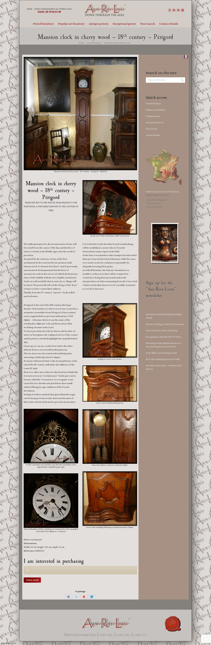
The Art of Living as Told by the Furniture (165, 324)
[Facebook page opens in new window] (170, 10)
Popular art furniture (155, 110)
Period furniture (153, 103)
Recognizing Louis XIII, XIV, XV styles (163, 337)
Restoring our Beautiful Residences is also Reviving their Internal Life (163, 345)
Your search (151, 129)
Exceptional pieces (154, 122)
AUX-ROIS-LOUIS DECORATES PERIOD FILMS (164, 316)
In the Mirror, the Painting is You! (161, 353)
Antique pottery (153, 116)
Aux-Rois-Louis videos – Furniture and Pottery (163, 367)
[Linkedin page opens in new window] (174, 10)
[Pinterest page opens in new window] (178, 10)
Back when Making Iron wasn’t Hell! (163, 359)
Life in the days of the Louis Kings (162, 330)
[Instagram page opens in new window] (182, 10)
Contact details (153, 135)
